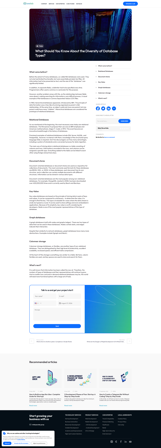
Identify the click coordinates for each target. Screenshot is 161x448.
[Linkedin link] (125, 441)
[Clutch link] (116, 441)
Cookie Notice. (21, 439)
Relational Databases (105, 71)
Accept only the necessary (21, 443)
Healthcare (105, 425)
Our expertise (60, 4)
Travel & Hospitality (108, 419)
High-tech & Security (108, 431)
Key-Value (101, 82)
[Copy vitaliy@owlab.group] (46, 425)
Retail (104, 428)
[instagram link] (112, 441)
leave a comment (109, 137)
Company (44, 4)
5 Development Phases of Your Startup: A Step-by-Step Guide (79, 395)
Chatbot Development (72, 428)
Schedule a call (130, 4)
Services (51, 4)
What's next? (102, 98)
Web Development (91, 419)
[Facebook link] (121, 441)
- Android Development (92, 428)
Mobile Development (91, 422)
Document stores (104, 77)
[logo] (28, 4)
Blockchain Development (72, 425)
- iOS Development (91, 425)
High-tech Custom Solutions (73, 434)
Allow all (7, 443)
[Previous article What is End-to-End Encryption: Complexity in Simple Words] (31, 341)
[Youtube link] (130, 441)
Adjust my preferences (39, 443)
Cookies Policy (122, 419)
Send (57, 326)
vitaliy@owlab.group (38, 424)
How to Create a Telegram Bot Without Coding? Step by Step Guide (114, 395)
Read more (33, 405)
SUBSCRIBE (124, 121)
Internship (121, 425)
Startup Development (71, 419)
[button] (36, 303)
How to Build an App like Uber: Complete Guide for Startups (44, 395)
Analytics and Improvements (73, 431)
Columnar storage (104, 93)
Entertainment (106, 434)
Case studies (70, 4)
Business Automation (71, 422)
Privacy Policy (122, 422)
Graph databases (104, 87)
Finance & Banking (107, 422)
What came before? (105, 66)
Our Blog (79, 4)
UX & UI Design (89, 431)
